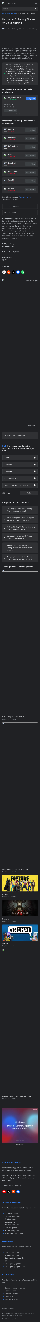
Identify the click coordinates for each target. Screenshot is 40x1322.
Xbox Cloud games (12, 1231)
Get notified (30, 130)
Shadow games (10, 1219)
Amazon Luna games (12, 1225)
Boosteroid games (11, 1213)
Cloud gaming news (12, 1261)
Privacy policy (12, 1319)
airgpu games (10, 1222)
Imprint (4, 1319)
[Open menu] (36, 3)
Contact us (9, 1297)
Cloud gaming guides (13, 1264)
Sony (12, 244)
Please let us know (26, 197)
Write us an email (11, 1299)
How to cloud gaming (13, 1252)
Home (4, 13)
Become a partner (11, 1294)
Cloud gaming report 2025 (15, 1267)
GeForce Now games (12, 1216)
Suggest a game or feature (15, 1288)
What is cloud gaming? (13, 1255)
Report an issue (11, 1291)
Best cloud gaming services (15, 1258)
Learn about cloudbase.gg (13, 1186)
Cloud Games (11, 13)
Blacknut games (11, 1228)
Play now (31, 99)
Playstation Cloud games (14, 1233)
